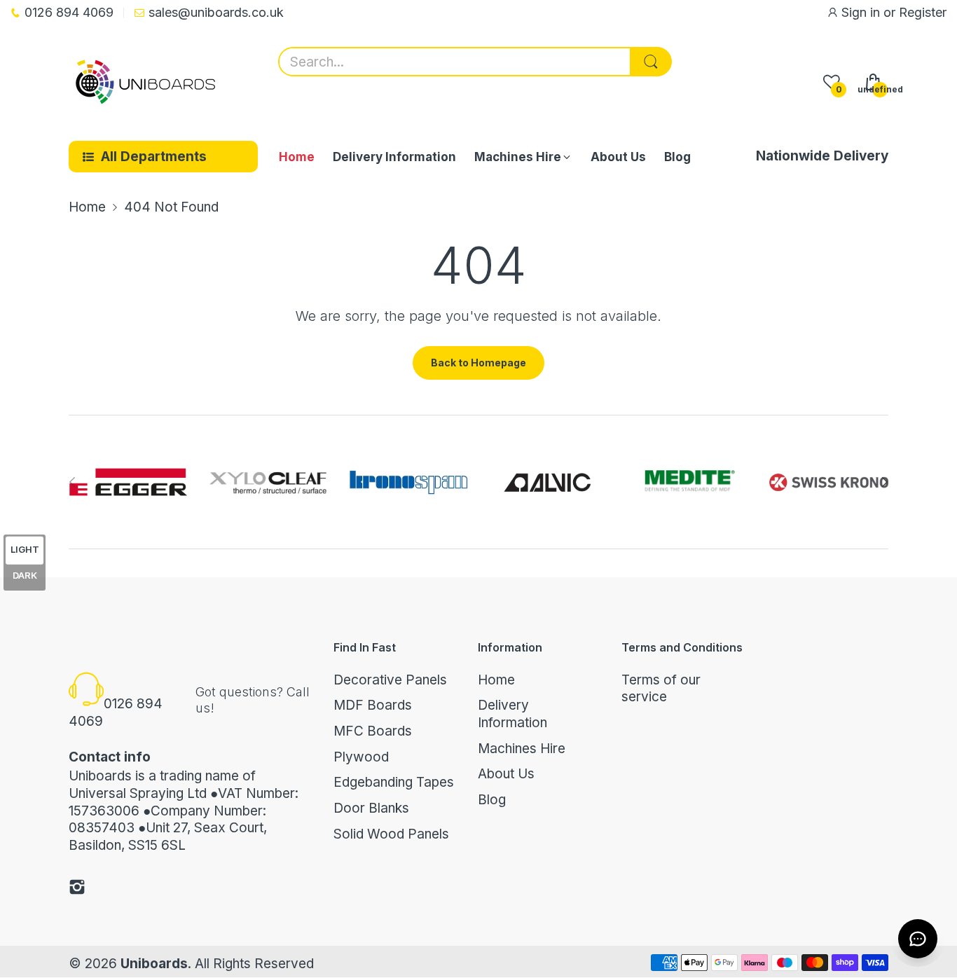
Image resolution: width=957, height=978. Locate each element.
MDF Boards (372, 705)
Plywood (361, 757)
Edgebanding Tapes (393, 782)
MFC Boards (372, 731)
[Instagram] (77, 889)
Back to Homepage (478, 363)
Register (922, 12)
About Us (506, 774)
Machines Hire (521, 749)
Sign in (862, 12)
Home (496, 680)
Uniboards (154, 964)
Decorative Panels (390, 680)
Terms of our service (661, 688)
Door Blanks (371, 808)
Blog (492, 800)
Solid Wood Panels (391, 834)
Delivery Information (512, 714)
